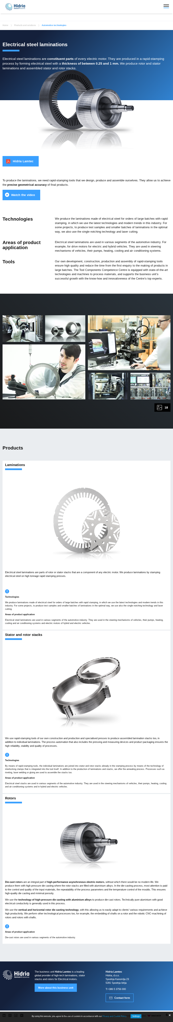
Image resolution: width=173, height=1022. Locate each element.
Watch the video (23, 195)
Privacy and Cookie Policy (114, 1016)
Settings (136, 1016)
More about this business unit (55, 987)
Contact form (122, 997)
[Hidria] (15, 7)
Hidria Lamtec (23, 161)
